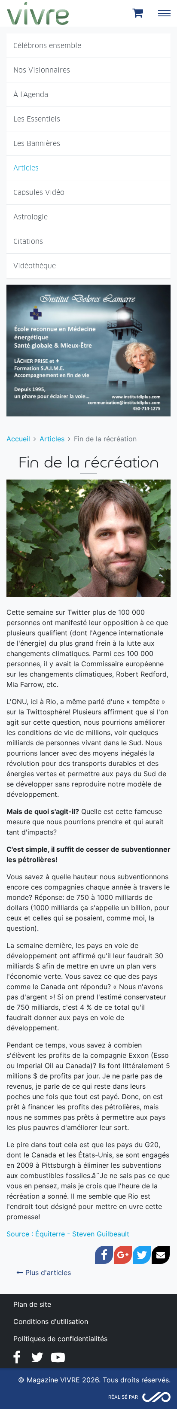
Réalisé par (123, 1397)
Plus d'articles (47, 1272)
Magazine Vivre (38, 13)
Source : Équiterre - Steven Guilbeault (67, 1234)
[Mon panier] (139, 13)
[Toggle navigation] (164, 13)
